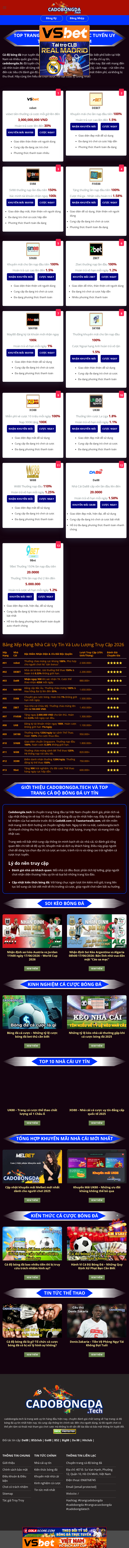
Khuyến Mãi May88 (21, 132)
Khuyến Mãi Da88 (84, 504)
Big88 (65, 1440)
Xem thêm (32, 968)
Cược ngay (47, 132)
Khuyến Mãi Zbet (84, 276)
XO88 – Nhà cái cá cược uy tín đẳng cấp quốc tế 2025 (96, 1112)
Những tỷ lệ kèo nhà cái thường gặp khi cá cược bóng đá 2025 (97, 1034)
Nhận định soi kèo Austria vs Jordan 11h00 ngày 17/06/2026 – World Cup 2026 (32, 955)
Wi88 (18, 486)
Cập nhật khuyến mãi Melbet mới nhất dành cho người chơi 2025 (32, 1189)
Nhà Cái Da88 (81, 486)
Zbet (79, 264)
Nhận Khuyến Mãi (84, 126)
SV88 (12, 190)
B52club (36, 1440)
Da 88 (75, 1440)
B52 (56, 1440)
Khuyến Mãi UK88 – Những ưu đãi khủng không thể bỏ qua (96, 1189)
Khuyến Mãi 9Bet (21, 596)
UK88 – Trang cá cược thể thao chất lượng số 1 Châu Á (32, 1112)
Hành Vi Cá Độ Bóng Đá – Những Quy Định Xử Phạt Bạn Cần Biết (97, 1266)
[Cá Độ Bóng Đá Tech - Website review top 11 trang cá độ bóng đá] (64, 7)
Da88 (25, 1440)
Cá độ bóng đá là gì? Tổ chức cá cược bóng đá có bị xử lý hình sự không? (32, 1343)
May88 (11, 334)
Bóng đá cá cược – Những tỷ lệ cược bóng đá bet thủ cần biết (32, 1034)
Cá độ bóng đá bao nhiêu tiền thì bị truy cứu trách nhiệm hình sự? (32, 1266)
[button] (5, 7)
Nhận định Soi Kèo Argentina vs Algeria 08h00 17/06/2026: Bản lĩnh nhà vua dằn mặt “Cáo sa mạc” (97, 955)
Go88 (48, 1440)
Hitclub (87, 1440)
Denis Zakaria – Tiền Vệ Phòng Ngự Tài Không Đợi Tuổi (97, 1343)
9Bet (13, 566)
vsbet (10, 114)
